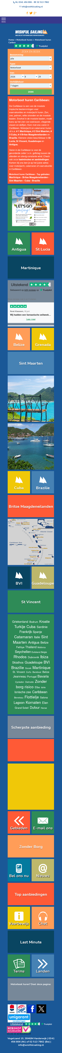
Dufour (35, 707)
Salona (44, 697)
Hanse (44, 707)
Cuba (27, 180)
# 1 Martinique (23, 131)
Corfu (28, 671)
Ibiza (44, 656)
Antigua (19, 249)
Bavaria (43, 676)
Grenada (43, 344)
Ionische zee (22, 692)
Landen (43, 971)
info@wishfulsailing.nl (31, 1045)
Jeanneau (19, 676)
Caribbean (39, 691)
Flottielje (32, 696)
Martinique (31, 268)
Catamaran (23, 636)
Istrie (43, 687)
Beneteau (18, 697)
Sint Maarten (16, 180)
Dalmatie (29, 681)
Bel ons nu (19, 875)
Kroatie (44, 621)
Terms (19, 971)
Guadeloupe (34, 141)
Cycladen (19, 681)
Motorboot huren (24, 40)
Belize (19, 344)
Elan (45, 702)
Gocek (28, 668)
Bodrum (33, 622)
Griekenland (20, 621)
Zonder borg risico (31, 683)
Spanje (37, 632)
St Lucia (43, 249)
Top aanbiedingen (31, 894)
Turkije (19, 626)
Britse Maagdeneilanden (35, 177)
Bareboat (37, 671)
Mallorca (41, 647)
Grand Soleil (22, 708)
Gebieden (19, 828)
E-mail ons (43, 828)
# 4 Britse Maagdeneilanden (32, 134)
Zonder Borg (31, 846)
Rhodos (20, 656)
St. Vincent (19, 672)
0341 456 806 (25, 2)
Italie (37, 637)
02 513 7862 (43, 2)
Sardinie (42, 627)
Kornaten (33, 702)
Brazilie (36, 180)
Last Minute (31, 942)
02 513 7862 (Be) (39, 1041)
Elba (37, 687)
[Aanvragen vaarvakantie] (31, 206)
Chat (43, 923)
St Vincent (21, 141)
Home (11, 40)
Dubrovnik (33, 657)
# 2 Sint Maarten (40, 131)
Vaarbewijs (19, 923)
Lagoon (19, 702)
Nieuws (43, 875)
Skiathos (17, 662)
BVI (19, 583)
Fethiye (20, 647)
